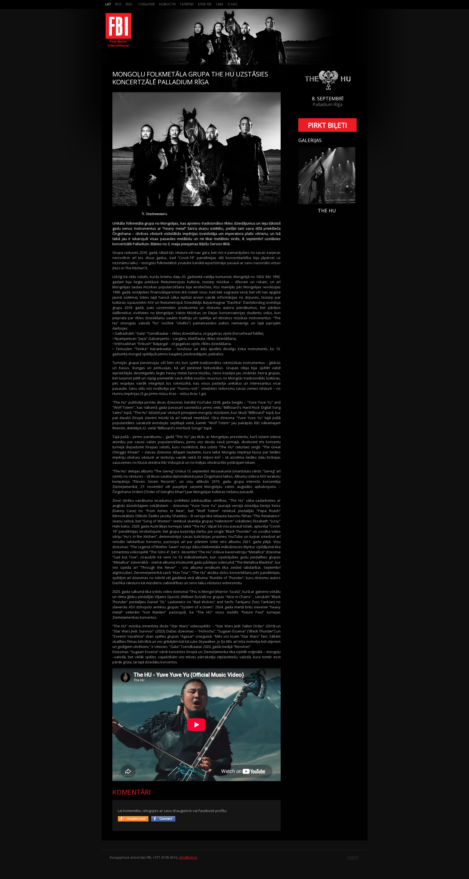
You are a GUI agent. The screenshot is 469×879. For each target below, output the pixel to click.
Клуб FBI (204, 4)
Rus (118, 4)
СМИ (219, 4)
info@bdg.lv (188, 857)
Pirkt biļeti (327, 125)
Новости (167, 4)
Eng (129, 4)
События (146, 4)
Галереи (187, 4)
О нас (232, 4)
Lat (108, 4)
